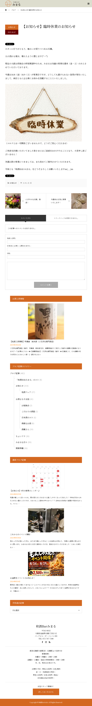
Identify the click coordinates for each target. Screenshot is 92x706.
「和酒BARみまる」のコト (27, 379)
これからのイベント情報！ (21, 534)
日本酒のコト (27, 417)
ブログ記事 (15, 373)
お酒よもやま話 (22, 399)
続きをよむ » (36, 354)
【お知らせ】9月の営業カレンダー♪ (25, 490)
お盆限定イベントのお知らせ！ (22, 578)
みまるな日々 (21, 442)
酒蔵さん (25, 429)
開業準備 (19, 448)
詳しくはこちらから (46, 692)
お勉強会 (25, 405)
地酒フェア (26, 392)
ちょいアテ (20, 436)
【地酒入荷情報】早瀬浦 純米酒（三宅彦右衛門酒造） (32, 341)
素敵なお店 (26, 423)
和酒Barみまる (46, 626)
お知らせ (11, 27)
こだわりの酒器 (28, 411)
